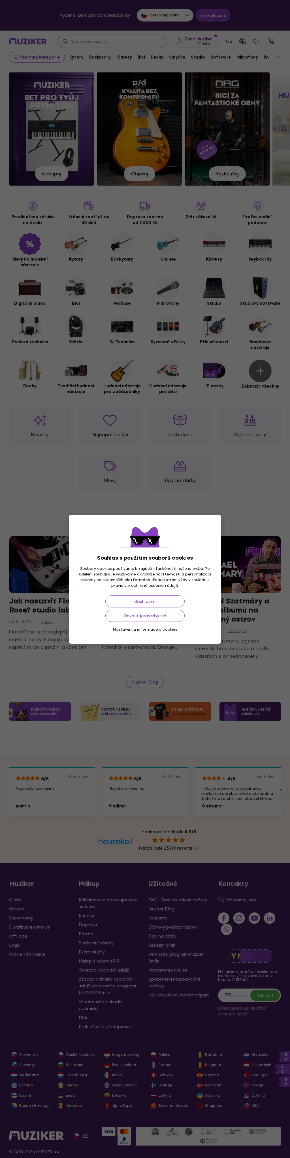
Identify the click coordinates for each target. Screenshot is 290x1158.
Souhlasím (145, 601)
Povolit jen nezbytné (145, 615)
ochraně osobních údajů (154, 585)
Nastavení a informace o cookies (145, 629)
